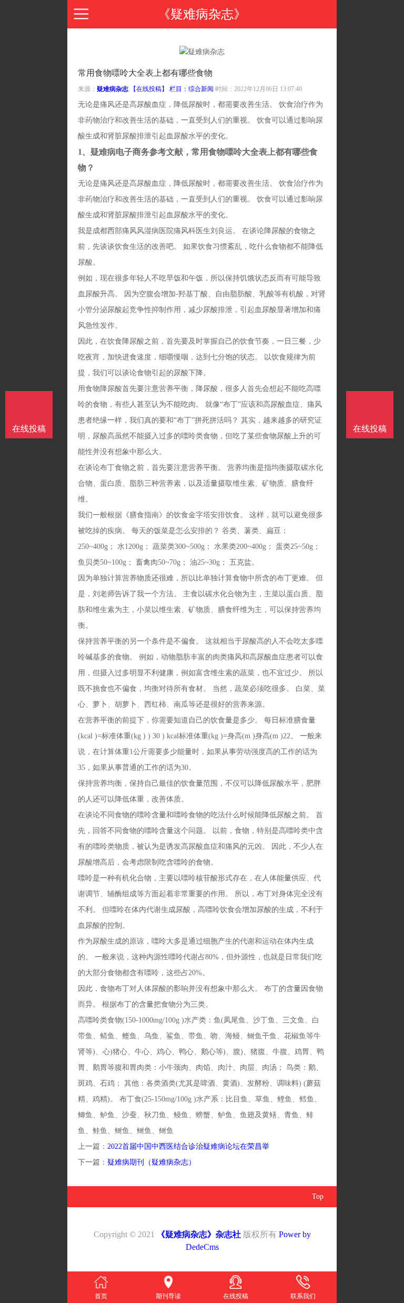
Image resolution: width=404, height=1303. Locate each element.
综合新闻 (201, 89)
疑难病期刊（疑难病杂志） (151, 1162)
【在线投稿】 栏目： (159, 89)
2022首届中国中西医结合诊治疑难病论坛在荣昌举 (188, 1146)
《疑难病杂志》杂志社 (199, 1234)
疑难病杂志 (112, 89)
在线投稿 (370, 428)
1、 (84, 152)
